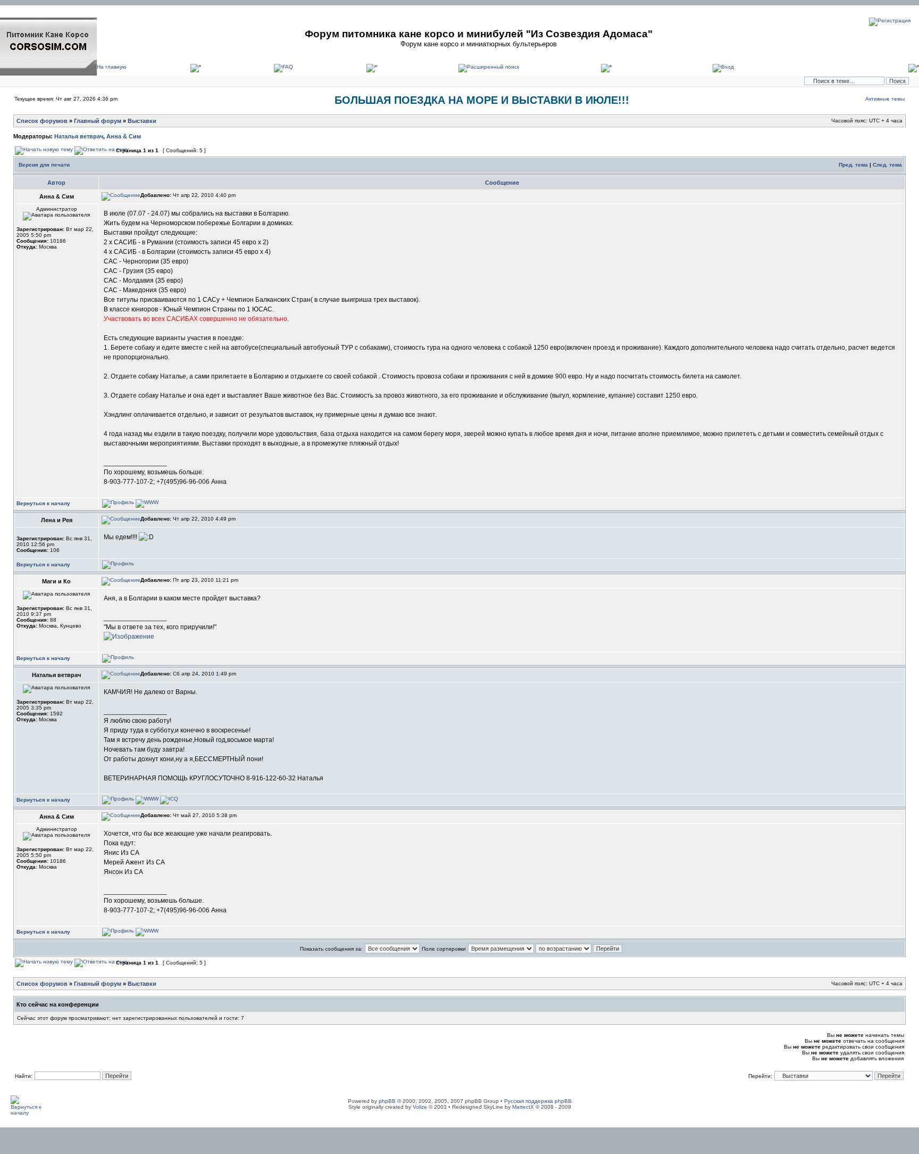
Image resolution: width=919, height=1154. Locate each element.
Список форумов (42, 121)
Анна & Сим (123, 136)
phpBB (387, 1101)
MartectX (523, 1107)
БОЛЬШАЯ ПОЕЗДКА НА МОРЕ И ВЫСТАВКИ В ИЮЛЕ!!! (482, 100)
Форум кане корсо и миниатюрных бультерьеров (478, 44)
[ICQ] (169, 799)
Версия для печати (44, 165)
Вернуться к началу (43, 503)
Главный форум (97, 121)
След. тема (887, 165)
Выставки (142, 121)
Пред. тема (853, 165)
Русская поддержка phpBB (538, 1101)
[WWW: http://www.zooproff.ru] (147, 799)
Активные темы (885, 99)
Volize (420, 1107)
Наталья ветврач (78, 136)
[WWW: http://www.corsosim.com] (147, 502)
